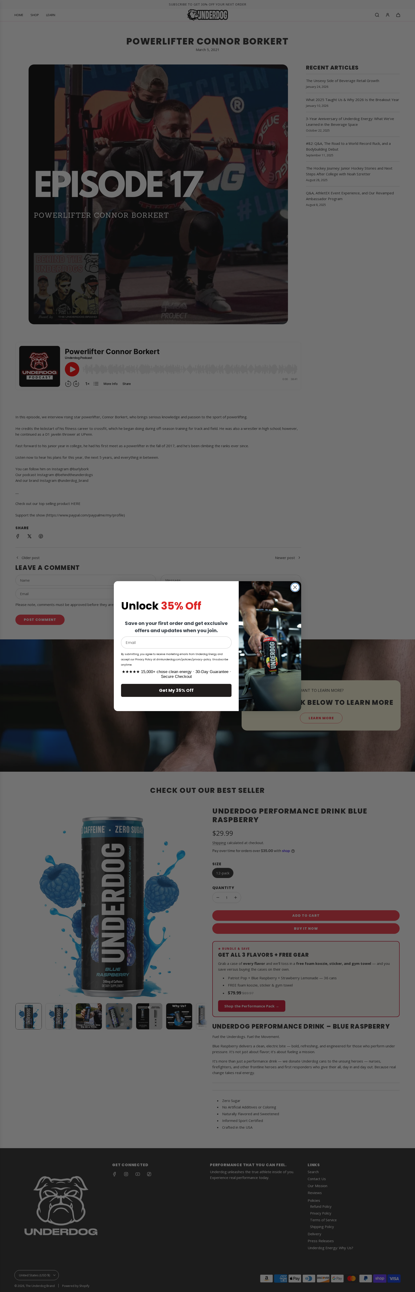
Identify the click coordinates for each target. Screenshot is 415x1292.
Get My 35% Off (176, 690)
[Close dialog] (295, 587)
